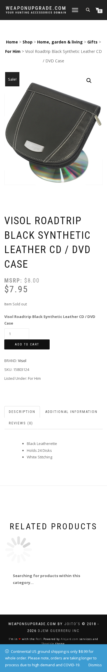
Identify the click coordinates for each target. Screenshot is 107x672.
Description (22, 411)
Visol (22, 360)
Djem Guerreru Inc (59, 631)
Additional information (71, 411)
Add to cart (27, 344)
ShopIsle (48, 643)
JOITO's (72, 624)
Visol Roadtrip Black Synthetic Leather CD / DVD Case (49, 320)
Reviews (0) (21, 423)
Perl (39, 639)
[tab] (22, 412)
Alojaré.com (69, 639)
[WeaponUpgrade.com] (36, 10)
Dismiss (95, 664)
